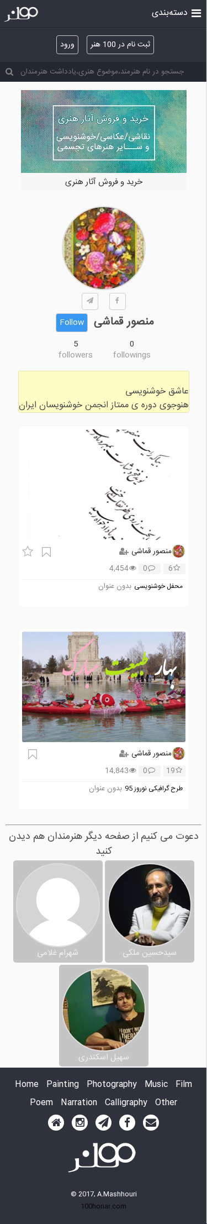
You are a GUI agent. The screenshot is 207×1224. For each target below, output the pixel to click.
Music (156, 1085)
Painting (62, 1085)
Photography (112, 1085)
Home (27, 1085)
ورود (67, 44)
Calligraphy (126, 1103)
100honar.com (103, 1206)
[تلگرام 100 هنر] (103, 1123)
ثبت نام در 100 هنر (120, 44)
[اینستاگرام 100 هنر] (80, 1123)
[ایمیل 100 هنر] (151, 1123)
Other (166, 1103)
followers (76, 355)
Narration (79, 1103)
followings (132, 355)
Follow (72, 322)
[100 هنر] (22, 14)
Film (184, 1085)
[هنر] (196, 12)
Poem (41, 1103)
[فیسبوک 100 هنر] (127, 1123)
